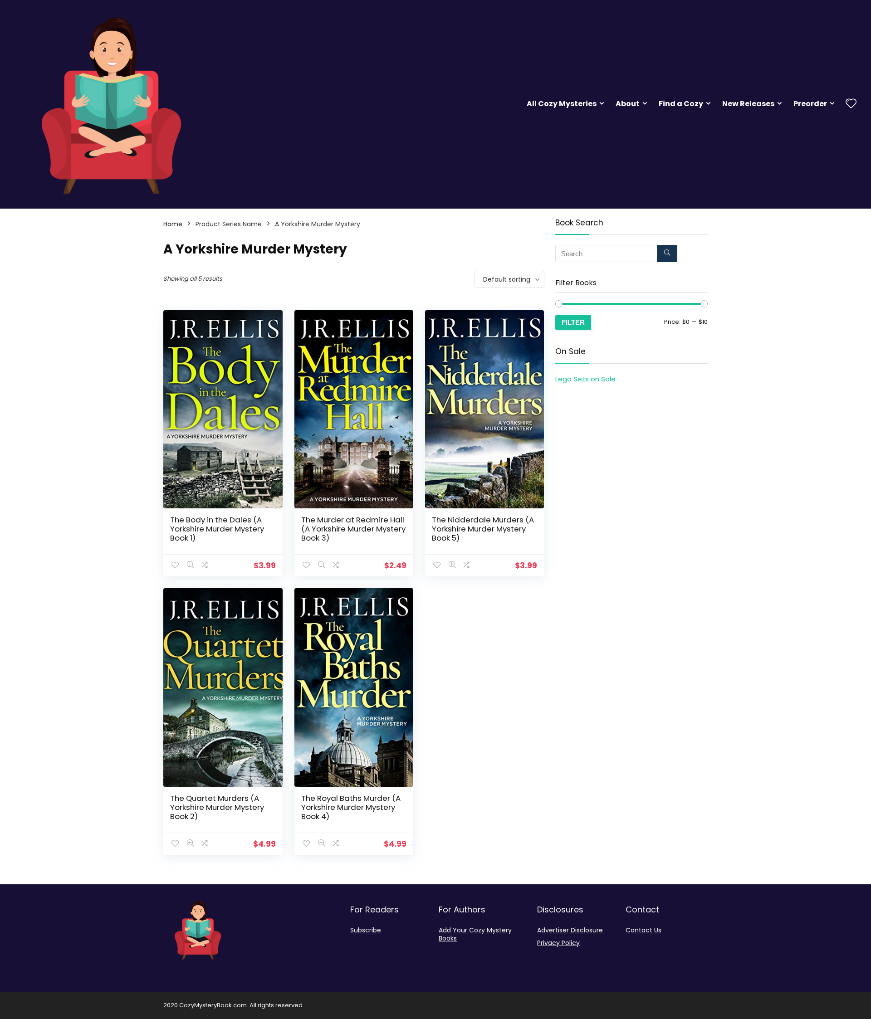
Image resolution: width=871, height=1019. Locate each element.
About (628, 103)
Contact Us (643, 930)
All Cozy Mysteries (562, 103)
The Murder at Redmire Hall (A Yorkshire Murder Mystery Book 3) (353, 528)
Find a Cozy (681, 103)
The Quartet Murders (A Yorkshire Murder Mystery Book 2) (217, 807)
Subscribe (365, 930)
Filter (573, 322)
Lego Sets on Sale (585, 379)
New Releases (748, 103)
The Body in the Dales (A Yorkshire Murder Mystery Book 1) (217, 528)
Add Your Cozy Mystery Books (475, 934)
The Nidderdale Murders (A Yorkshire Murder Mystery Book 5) (483, 528)
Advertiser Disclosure (570, 930)
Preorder (810, 103)
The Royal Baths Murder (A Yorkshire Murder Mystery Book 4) (351, 807)
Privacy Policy (558, 942)
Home (172, 224)
